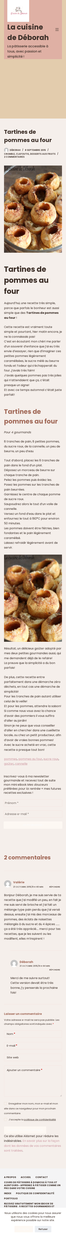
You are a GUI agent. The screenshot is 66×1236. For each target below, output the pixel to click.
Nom (11, 1034)
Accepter (23, 1229)
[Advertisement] (33, 89)
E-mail (12, 1046)
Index (7, 1193)
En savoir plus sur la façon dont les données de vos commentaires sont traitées (32, 1146)
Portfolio (11, 1198)
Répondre (54, 886)
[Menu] (57, 29)
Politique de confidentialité (35, 1193)
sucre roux (50, 759)
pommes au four (30, 759)
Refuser (43, 1229)
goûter (9, 764)
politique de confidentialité (40, 1119)
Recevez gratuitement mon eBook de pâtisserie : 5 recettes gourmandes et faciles (29, 1206)
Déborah (26, 962)
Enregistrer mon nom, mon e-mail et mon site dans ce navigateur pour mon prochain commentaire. (31, 1108)
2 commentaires (14, 156)
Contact (41, 1177)
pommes (10, 759)
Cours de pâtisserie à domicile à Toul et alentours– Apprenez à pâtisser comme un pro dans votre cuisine (32, 1185)
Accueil (26, 1177)
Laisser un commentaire (25, 1130)
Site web (13, 1057)
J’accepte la (32, 1119)
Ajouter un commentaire (24, 1070)
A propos (10, 1177)
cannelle (21, 764)
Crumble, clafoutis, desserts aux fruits (30, 153)
